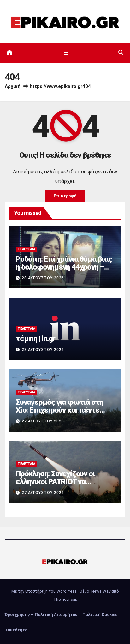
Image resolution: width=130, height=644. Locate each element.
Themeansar (64, 599)
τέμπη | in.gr (35, 338)
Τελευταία (26, 249)
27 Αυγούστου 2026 (43, 421)
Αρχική (13, 86)
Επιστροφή (65, 196)
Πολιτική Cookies (99, 614)
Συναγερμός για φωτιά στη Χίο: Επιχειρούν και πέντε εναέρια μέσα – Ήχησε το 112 (64, 410)
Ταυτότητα (16, 630)
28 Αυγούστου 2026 (43, 278)
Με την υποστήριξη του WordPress (44, 591)
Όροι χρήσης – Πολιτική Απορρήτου (41, 614)
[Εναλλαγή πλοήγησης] (66, 53)
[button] (120, 52)
